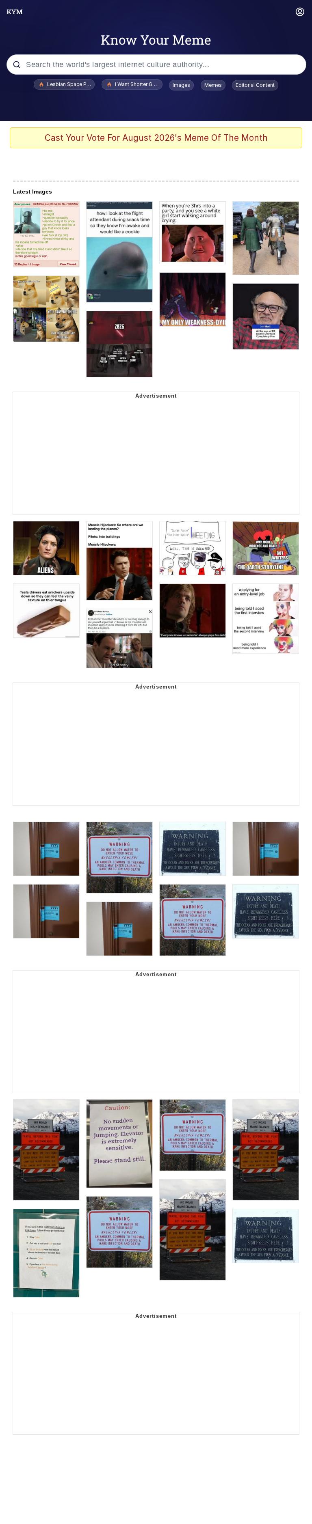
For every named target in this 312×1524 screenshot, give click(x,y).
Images (181, 85)
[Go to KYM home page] (14, 12)
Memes (213, 85)
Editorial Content (255, 85)
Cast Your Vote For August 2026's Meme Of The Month (156, 138)
